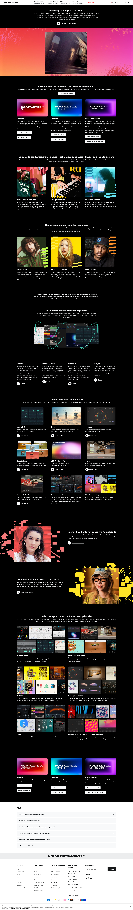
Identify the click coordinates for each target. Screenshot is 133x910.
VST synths (54, 879)
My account (37, 871)
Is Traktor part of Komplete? (27, 845)
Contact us (19, 874)
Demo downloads (38, 890)
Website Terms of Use (16, 908)
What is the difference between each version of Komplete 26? (37, 827)
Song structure (72, 892)
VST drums (54, 885)
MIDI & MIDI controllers (74, 884)
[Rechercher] (119, 2)
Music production (72, 879)
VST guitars (54, 882)
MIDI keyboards (55, 874)
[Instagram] (88, 878)
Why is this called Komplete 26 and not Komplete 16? (34, 833)
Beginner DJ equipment (74, 881)
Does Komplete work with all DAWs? (29, 820)
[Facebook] (86, 878)
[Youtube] (91, 878)
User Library (37, 887)
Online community (39, 885)
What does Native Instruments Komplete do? (32, 814)
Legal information (21, 887)
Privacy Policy (26, 908)
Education (19, 885)
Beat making (71, 876)
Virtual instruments (56, 871)
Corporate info (20, 871)
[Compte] (125, 2)
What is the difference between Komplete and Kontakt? (35, 839)
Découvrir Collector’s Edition (95, 792)
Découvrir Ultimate (58, 139)
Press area (19, 882)
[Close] (130, 906)
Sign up (112, 869)
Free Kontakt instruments (74, 871)
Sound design (71, 890)
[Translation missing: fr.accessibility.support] (122, 2)
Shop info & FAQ (38, 869)
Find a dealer (37, 877)
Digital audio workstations (75, 887)
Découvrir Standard (24, 137)
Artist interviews (72, 873)
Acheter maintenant (24, 132)
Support (19, 877)
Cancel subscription (39, 882)
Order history (37, 874)
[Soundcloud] (93, 878)
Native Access (37, 879)
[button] (66, 23)
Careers (19, 879)
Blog (18, 869)
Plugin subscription (56, 887)
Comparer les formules (66, 93)
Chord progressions (73, 895)
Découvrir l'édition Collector (95, 141)
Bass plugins (54, 877)
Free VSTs (53, 869)
